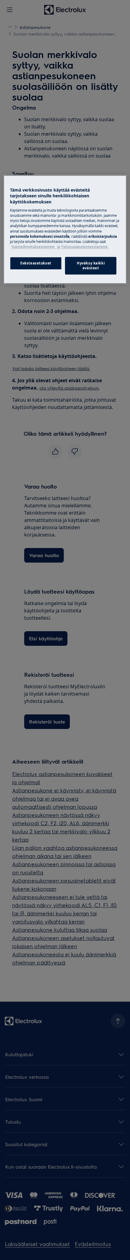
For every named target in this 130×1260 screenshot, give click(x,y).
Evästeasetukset (35, 263)
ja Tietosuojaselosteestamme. (83, 246)
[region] (65, 229)
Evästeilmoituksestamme (33, 246)
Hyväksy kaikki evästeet (91, 265)
